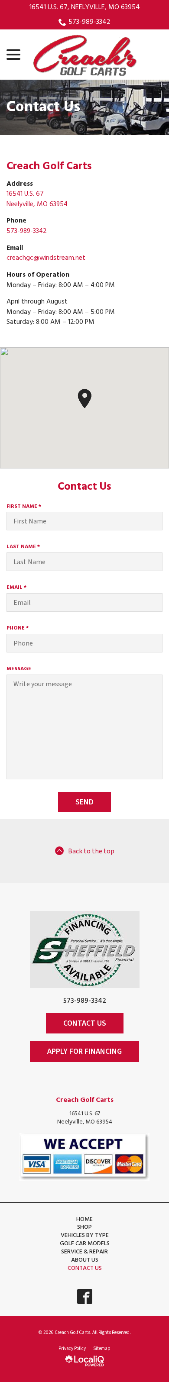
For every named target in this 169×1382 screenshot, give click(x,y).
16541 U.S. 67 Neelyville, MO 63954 (37, 199)
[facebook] (84, 1297)
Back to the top (91, 851)
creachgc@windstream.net (45, 258)
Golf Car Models (85, 1244)
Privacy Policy (72, 1348)
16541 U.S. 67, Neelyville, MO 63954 (84, 7)
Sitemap (101, 1348)
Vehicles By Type (85, 1235)
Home (84, 1219)
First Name (25, 506)
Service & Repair (84, 1252)
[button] (84, 398)
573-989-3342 (89, 22)
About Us (84, 1260)
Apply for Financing (84, 1051)
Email (18, 587)
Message (18, 669)
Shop (84, 1227)
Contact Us (43, 107)
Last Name (25, 547)
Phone (19, 628)
